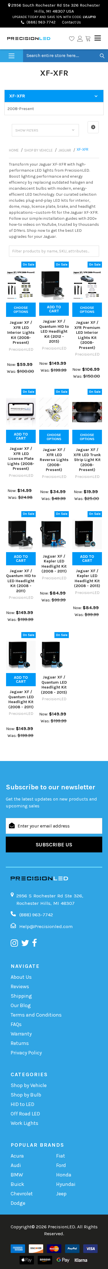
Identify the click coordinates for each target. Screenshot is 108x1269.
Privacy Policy (26, 1053)
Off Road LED (25, 1114)
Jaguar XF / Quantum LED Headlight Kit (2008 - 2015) (54, 685)
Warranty (21, 1034)
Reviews (20, 986)
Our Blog (21, 1005)
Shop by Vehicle (29, 1085)
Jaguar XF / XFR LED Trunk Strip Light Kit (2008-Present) (87, 459)
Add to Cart (54, 309)
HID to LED (22, 1104)
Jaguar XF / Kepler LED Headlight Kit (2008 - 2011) (54, 564)
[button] (93, 127)
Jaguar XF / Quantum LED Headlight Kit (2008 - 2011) (21, 699)
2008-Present (20, 108)
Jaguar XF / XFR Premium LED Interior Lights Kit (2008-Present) (87, 335)
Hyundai (65, 1184)
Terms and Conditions (36, 1015)
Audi (16, 1165)
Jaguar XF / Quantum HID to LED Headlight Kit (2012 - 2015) (54, 331)
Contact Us (71, 22)
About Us (21, 977)
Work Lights (24, 1123)
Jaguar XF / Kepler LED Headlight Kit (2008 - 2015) (87, 578)
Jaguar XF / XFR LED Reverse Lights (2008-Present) (54, 459)
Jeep (61, 1193)
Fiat (60, 1156)
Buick (17, 1184)
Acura (17, 1156)
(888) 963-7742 (41, 22)
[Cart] (87, 38)
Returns (20, 1043)
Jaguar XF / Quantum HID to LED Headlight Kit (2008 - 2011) (21, 580)
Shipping (21, 996)
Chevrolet (22, 1193)
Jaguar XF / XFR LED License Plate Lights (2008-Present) (20, 458)
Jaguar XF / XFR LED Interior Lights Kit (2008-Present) (21, 332)
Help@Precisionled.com (46, 926)
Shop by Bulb (26, 1095)
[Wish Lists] (71, 38)
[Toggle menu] (11, 56)
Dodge (18, 1203)
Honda (63, 1175)
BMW (17, 1175)
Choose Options (21, 310)
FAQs (16, 1024)
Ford (61, 1165)
